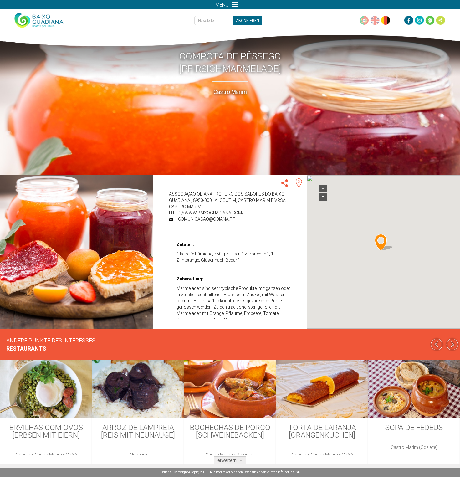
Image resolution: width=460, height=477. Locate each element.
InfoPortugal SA (289, 472)
